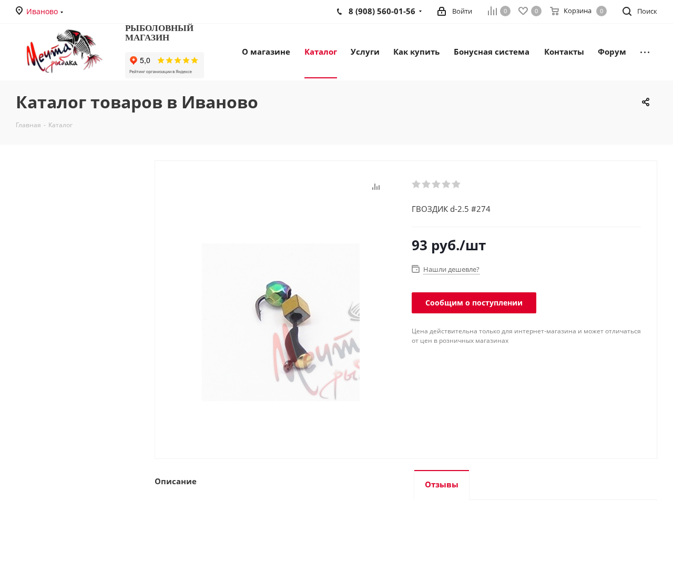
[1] (417, 184)
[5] (457, 184)
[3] (437, 184)
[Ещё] (645, 51)
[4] (447, 184)
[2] (427, 184)
